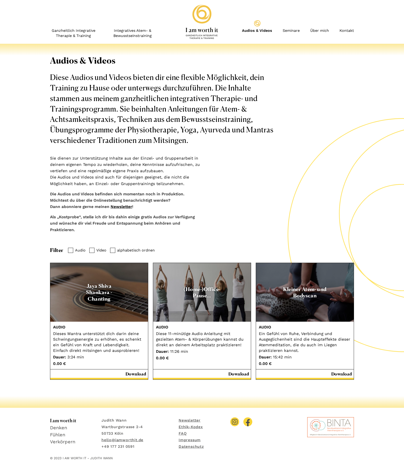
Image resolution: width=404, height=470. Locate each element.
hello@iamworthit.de (122, 440)
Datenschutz (191, 446)
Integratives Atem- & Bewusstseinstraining (132, 33)
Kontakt (346, 30)
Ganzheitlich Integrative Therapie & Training (73, 33)
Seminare (291, 30)
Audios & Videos (257, 30)
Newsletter (121, 206)
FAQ (183, 433)
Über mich (319, 30)
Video (101, 250)
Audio (80, 250)
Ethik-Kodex (191, 427)
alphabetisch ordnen (136, 250)
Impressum (190, 440)
